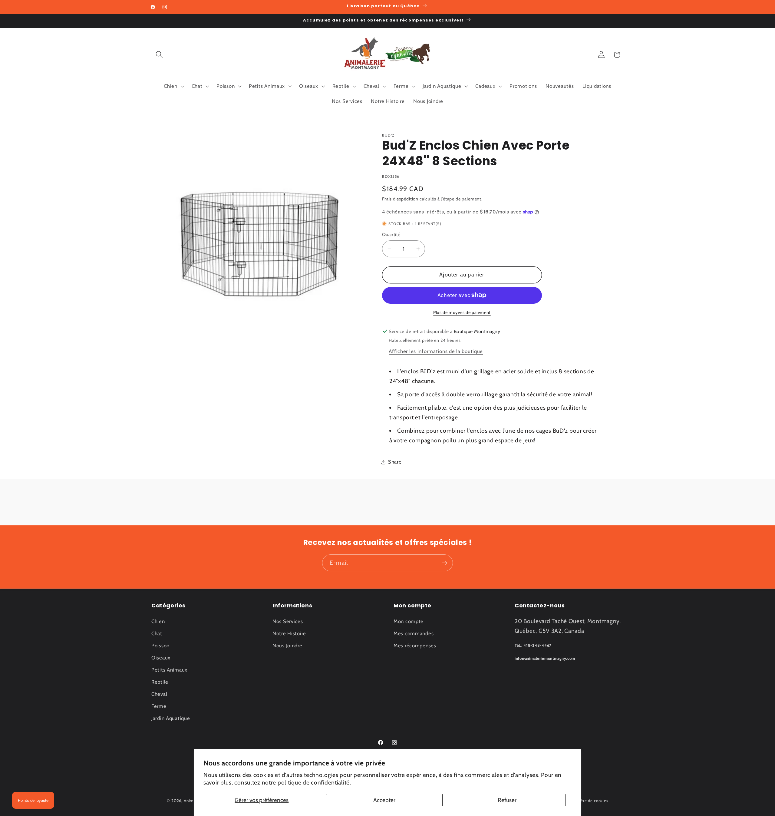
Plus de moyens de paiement (462, 312)
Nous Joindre (287, 646)
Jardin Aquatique (170, 718)
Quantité (391, 234)
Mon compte (409, 621)
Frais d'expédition (400, 199)
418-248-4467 (537, 645)
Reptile (159, 682)
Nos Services (287, 621)
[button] (159, 55)
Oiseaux (160, 658)
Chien (158, 621)
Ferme (159, 706)
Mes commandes (414, 633)
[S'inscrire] (445, 562)
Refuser (507, 800)
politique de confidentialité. (314, 782)
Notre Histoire (289, 633)
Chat (156, 633)
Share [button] (395, 462)
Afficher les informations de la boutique (436, 351)
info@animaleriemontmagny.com (545, 658)
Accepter (384, 800)
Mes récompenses (415, 646)
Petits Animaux (169, 670)
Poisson (160, 646)
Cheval (159, 694)
